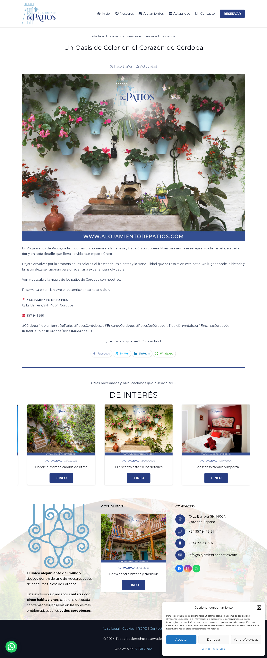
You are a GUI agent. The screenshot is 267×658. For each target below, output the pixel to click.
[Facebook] (179, 568)
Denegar (213, 639)
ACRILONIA (143, 649)
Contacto (157, 628)
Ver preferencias (246, 639)
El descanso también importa (119, 467)
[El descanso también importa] (119, 407)
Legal (222, 648)
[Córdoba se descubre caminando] (197, 407)
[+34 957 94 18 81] (182, 532)
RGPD (215, 648)
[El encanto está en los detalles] (42, 407)
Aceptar (181, 639)
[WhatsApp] (196, 568)
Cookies (206, 648)
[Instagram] (188, 568)
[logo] (39, 13)
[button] (259, 608)
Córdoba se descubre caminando (196, 467)
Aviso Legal (111, 628)
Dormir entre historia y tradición (133, 574)
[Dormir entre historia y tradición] (133, 516)
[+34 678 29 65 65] (182, 543)
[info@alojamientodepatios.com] (182, 555)
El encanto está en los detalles (42, 467)
